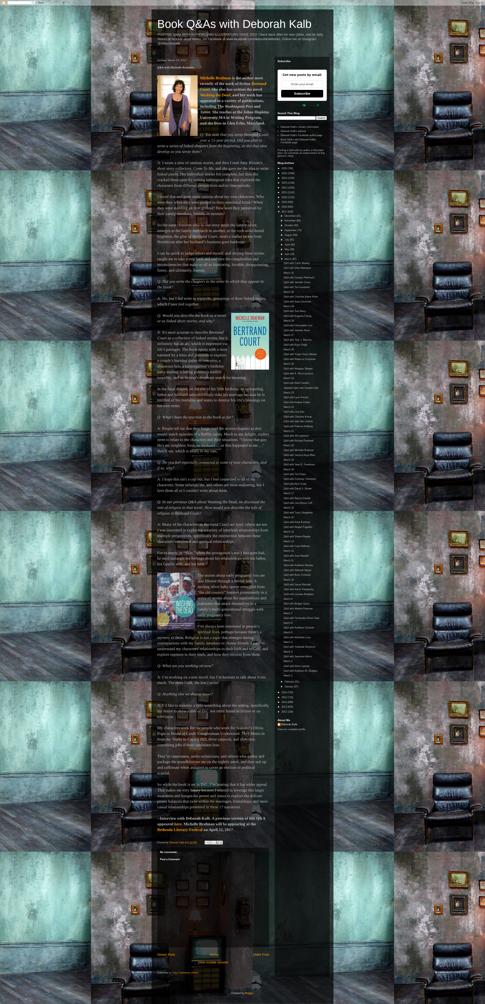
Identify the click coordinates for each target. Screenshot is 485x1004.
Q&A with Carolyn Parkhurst (299, 277)
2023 (285, 182)
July (287, 239)
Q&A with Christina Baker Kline (301, 296)
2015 (285, 697)
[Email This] (206, 842)
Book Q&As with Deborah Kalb (234, 24)
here (178, 824)
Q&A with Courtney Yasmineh (300, 478)
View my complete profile (291, 729)
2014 (285, 702)
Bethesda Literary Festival (180, 829)
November (290, 220)
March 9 (288, 598)
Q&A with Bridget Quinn (297, 603)
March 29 (289, 306)
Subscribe (302, 93)
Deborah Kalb (289, 724)
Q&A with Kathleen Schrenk (299, 627)
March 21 (289, 431)
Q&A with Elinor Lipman (297, 666)
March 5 (288, 632)
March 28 (289, 320)
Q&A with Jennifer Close (297, 282)
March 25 (289, 363)
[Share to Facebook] (217, 842)
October (289, 225)
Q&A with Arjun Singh (295, 344)
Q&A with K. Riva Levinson (298, 373)
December (290, 215)
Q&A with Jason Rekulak (297, 584)
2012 (285, 711)
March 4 (288, 642)
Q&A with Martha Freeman (298, 608)
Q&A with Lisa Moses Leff (298, 503)
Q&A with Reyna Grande (297, 498)
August (289, 235)
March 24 (289, 378)
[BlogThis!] (210, 842)
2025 (285, 173)
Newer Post (166, 954)
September (291, 230)
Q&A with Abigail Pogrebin (298, 527)
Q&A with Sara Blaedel (296, 555)
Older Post (261, 954)
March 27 (289, 335)
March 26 (289, 349)
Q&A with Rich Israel (295, 483)
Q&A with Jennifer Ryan (297, 330)
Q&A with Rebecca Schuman (299, 359)
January (289, 686)
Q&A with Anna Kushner (297, 522)
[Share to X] (214, 842)
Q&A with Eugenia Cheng (297, 316)
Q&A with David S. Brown (298, 488)
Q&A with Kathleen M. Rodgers (301, 670)
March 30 (289, 292)
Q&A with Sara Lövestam (297, 301)
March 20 (289, 445)
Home (213, 954)
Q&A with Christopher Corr (298, 325)
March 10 (289, 579)
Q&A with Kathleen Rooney (298, 565)
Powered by (293, 105)
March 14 (289, 531)
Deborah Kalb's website (293, 131)
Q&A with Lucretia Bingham (299, 594)
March (288, 259)
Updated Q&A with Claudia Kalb (301, 387)
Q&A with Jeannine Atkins (298, 656)
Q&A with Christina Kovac (298, 416)
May (287, 249)
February (290, 681)
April (287, 254)
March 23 (289, 392)
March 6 (288, 623)
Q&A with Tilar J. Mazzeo (298, 339)
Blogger (249, 993)
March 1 (288, 675)
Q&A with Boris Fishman (297, 574)
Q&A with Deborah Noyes (297, 570)
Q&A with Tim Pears (295, 474)
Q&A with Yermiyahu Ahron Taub (301, 618)
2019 (285, 202)
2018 (285, 206)
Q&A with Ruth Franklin (296, 383)
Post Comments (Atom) (186, 972)
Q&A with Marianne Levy (297, 637)
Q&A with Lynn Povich (296, 397)
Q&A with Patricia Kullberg (298, 426)
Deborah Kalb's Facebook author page (301, 135)
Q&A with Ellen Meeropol (297, 267)
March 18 (289, 469)
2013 (285, 706)
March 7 (288, 613)
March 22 (289, 407)
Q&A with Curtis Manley (297, 263)
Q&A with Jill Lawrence (296, 435)
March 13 (289, 541)
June (288, 244)
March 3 (288, 651)
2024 (285, 178)
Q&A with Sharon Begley (297, 536)
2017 (285, 211)
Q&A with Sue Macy (295, 311)
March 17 (289, 493)
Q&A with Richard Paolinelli (299, 440)
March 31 (289, 272)
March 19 (289, 459)
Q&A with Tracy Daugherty (298, 512)
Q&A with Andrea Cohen (297, 402)
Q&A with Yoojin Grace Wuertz (300, 354)
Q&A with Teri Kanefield (297, 287)
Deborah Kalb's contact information (300, 126)
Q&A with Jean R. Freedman (299, 464)
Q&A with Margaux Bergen (298, 368)
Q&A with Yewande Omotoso (299, 646)
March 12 (289, 550)
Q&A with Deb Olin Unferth (298, 421)
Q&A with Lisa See (294, 411)
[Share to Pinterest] (221, 842)
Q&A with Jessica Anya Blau (299, 455)
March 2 (288, 661)
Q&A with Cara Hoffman (297, 546)
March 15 (289, 517)
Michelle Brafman (215, 78)
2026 (285, 168)
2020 (285, 197)
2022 (285, 187)
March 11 (289, 560)
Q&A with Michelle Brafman (299, 450)
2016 (285, 692)
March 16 (289, 507)
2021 (285, 192)
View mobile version (213, 962)
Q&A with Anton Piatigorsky (299, 589)
